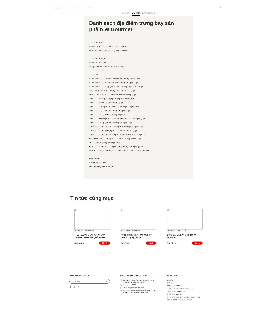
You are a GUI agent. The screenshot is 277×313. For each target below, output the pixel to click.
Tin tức (88, 8)
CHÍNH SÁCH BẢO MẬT (174, 294)
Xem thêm (79, 243)
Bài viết (104, 243)
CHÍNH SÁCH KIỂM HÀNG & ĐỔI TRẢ (179, 291)
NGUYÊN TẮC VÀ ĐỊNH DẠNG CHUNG (179, 300)
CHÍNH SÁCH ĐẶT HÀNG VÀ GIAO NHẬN (180, 288)
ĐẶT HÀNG (171, 283)
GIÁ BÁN (170, 280)
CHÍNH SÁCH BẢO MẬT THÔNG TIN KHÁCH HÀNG (183, 297)
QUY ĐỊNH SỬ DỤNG (173, 286)
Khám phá (74, 8)
